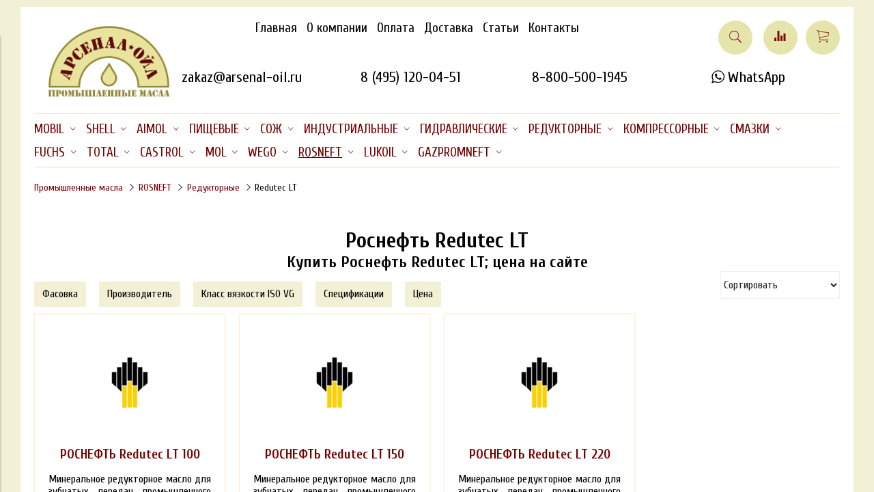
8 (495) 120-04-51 (411, 77)
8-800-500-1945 (580, 77)
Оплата (395, 28)
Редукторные (213, 187)
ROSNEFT (155, 187)
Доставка (448, 28)
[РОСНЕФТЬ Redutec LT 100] (129, 382)
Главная (276, 28)
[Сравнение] (780, 37)
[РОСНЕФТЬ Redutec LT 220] (539, 382)
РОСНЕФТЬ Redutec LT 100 (130, 454)
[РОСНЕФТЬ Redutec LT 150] (334, 382)
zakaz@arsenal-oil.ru (242, 77)
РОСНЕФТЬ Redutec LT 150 (334, 454)
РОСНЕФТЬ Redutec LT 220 (539, 454)
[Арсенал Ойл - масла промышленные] (102, 94)
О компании (337, 28)
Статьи (501, 28)
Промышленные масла (78, 187)
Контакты (553, 28)
